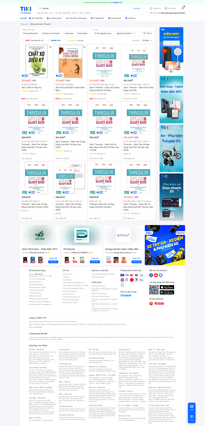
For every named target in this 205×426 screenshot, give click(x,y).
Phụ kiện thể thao (162, 370)
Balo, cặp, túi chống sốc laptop (102, 353)
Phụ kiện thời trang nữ (96, 361)
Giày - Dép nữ (64, 382)
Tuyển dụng (67, 280)
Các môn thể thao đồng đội (162, 376)
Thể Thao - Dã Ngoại (157, 364)
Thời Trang (137, 352)
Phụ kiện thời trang (96, 358)
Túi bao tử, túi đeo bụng (77, 419)
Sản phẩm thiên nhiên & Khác (41, 407)
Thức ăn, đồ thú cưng (40, 381)
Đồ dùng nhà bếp (35, 420)
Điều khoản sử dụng (69, 291)
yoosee (148, 337)
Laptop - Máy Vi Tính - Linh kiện (102, 375)
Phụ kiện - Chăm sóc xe (127, 408)
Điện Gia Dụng (35, 418)
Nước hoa (36, 412)
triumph (110, 337)
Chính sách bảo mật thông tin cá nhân (76, 285)
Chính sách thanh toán (99, 293)
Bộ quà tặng (99, 417)
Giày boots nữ (67, 388)
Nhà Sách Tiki (124, 416)
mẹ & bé (58, 13)
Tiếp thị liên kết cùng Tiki (71, 297)
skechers (99, 337)
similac (158, 337)
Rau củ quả (36, 372)
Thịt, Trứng (39, 370)
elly (89, 337)
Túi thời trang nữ (65, 406)
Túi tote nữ (71, 411)
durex (77, 337)
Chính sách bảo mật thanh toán (73, 283)
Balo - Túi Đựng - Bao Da (161, 396)
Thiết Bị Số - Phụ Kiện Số (129, 373)
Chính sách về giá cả (99, 286)
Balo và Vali (93, 349)
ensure (70, 337)
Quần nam (72, 366)
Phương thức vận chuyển (37, 287)
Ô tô (130, 410)
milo (92, 337)
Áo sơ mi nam (72, 368)
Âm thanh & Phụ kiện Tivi (157, 352)
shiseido (32, 339)
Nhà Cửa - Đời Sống (97, 387)
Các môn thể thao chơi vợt (162, 377)
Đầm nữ (66, 352)
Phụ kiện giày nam (69, 400)
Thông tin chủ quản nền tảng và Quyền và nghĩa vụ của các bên (105, 309)
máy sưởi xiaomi (164, 415)
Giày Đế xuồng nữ (72, 390)
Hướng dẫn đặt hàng (36, 284)
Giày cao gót (63, 384)
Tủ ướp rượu (170, 360)
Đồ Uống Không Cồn (101, 415)
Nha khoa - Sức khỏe (131, 399)
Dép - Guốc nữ (74, 384)
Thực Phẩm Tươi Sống (38, 367)
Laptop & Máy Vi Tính (134, 363)
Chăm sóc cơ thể (39, 404)
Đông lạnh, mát (43, 374)
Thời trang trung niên (70, 360)
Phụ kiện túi (80, 411)
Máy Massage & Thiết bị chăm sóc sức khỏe (42, 405)
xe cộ (51, 13)
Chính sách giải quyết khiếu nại (73, 288)
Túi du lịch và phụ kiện (100, 352)
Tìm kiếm (136, 8)
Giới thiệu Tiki (67, 274)
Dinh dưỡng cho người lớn (41, 360)
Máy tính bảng (38, 394)
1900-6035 (39, 274)
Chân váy (73, 356)
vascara (31, 337)
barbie (60, 337)
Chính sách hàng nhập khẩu (38, 299)
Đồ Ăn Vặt (96, 414)
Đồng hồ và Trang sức (98, 367)
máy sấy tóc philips (163, 410)
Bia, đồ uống (36, 378)
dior (37, 337)
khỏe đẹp (66, 13)
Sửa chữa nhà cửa (99, 392)
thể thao (87, 13)
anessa (141, 337)
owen (65, 337)
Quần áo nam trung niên (71, 376)
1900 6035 (38, 327)
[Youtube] (156, 275)
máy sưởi (152, 408)
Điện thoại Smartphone (37, 390)
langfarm (39, 339)
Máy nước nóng (161, 358)
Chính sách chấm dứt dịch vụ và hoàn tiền (104, 305)
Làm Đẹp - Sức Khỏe (37, 398)
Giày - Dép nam (65, 394)
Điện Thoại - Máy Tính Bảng (40, 387)
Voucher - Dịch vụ (126, 391)
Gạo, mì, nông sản (40, 376)
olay (153, 337)
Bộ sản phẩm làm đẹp (41, 413)
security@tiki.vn (45, 304)
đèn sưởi (159, 408)
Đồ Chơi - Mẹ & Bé (36, 349)
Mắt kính (107, 361)
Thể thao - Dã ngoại (128, 356)
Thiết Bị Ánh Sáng (162, 392)
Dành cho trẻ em (39, 379)
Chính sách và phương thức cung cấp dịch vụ (104, 300)
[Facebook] (151, 275)
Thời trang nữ (64, 349)
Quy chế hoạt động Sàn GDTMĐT (103, 274)
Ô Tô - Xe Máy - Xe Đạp (128, 405)
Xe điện (138, 408)
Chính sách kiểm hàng (36, 290)
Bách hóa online (128, 361)
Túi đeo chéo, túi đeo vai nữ (68, 409)
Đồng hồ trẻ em (111, 371)
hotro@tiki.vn (46, 301)
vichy (51, 339)
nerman (129, 337)
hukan (46, 339)
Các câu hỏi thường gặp (37, 279)
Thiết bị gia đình (47, 420)
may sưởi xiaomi (159, 414)
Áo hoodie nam (68, 370)
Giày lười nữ (77, 388)
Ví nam (61, 417)
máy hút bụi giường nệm (161, 416)
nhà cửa (75, 13)
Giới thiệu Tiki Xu (68, 294)
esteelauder (44, 337)
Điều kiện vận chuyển (70, 302)
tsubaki (59, 339)
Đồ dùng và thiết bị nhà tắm (102, 396)
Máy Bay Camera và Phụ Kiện (161, 400)
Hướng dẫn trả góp (35, 296)
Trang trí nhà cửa (94, 390)
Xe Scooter (137, 410)
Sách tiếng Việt (124, 418)
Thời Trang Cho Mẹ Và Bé (37, 352)
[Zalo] (161, 275)
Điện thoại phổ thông (40, 392)
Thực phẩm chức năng (40, 402)
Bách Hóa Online (96, 405)
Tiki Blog (66, 277)
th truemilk (52, 337)
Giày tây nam (73, 396)
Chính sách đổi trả (35, 293)
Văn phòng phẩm (136, 418)
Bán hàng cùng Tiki (98, 277)
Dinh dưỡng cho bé (39, 358)
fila (55, 339)
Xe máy (125, 410)
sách (81, 13)
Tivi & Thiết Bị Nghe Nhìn (131, 366)
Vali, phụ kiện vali (110, 354)
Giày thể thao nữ (165, 379)
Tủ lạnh (155, 354)
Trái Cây (32, 370)
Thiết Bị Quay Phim (160, 399)
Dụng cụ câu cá (158, 374)
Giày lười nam (63, 396)
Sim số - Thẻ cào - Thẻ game (136, 401)
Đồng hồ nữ (101, 369)
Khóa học (136, 394)
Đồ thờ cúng (97, 399)
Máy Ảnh (166, 401)
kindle (123, 337)
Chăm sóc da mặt (35, 400)
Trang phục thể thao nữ (156, 366)
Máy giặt (155, 356)
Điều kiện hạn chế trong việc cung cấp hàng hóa (105, 290)
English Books (130, 420)
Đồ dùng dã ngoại (162, 368)
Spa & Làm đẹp (133, 396)
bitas (170, 337)
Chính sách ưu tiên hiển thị (100, 296)
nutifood (117, 337)
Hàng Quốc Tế (124, 349)
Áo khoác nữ (75, 354)
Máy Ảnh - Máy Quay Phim (160, 387)
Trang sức (92, 369)
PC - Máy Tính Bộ (98, 383)
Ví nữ (80, 409)
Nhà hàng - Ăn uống (130, 397)
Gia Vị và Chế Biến (99, 412)
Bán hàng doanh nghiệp (71, 300)
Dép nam (69, 398)
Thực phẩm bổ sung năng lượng (162, 380)
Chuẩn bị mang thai (39, 363)
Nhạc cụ (104, 399)
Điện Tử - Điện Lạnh (157, 349)
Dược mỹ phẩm (48, 414)
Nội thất (98, 394)
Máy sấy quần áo (159, 360)
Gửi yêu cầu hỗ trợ (35, 282)
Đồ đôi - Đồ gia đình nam (74, 372)
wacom (135, 337)
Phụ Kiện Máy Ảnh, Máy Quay (158, 390)
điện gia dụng (42, 13)
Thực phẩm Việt (46, 372)
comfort (165, 337)
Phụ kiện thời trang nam (101, 361)
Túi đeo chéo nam (71, 417)
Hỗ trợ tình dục (46, 412)
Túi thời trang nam (66, 415)
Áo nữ (61, 352)
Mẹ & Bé (131, 360)
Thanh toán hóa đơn (125, 394)
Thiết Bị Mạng (100, 381)
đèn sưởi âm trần (158, 421)
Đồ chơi (50, 352)
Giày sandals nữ (70, 386)
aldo (104, 337)
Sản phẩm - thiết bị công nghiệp (132, 364)
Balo (90, 352)
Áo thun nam (63, 366)
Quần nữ (73, 352)
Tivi (153, 358)
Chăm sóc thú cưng (95, 408)
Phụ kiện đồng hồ (99, 371)
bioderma (83, 337)
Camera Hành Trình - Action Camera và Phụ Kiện (162, 394)
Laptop (107, 383)
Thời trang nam (65, 364)
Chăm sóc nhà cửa (41, 383)
